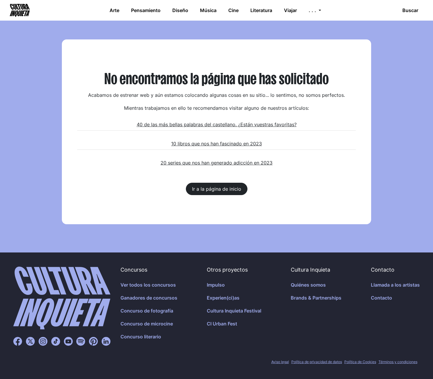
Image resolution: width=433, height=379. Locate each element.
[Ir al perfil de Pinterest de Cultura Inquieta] (93, 341)
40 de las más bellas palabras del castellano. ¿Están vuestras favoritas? (217, 124)
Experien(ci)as (223, 298)
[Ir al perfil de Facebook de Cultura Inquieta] (17, 341)
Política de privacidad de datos (316, 362)
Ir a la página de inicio (216, 189)
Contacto (381, 298)
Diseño (180, 10)
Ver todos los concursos (148, 285)
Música (208, 10)
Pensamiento (146, 10)
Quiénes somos (308, 285)
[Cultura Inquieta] (19, 10)
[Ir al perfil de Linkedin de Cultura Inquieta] (106, 341)
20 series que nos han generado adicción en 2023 (216, 163)
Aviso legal (280, 362)
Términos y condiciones (398, 362)
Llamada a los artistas (395, 285)
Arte (114, 10)
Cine (233, 10)
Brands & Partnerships (316, 298)
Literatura (261, 10)
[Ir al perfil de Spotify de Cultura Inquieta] (80, 341)
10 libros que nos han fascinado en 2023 (216, 144)
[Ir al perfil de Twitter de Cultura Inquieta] (30, 341)
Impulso (216, 285)
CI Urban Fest (222, 324)
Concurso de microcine (146, 324)
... (313, 10)
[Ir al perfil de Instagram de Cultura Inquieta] (43, 341)
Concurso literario (140, 337)
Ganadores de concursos (148, 298)
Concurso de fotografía (146, 311)
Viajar (290, 10)
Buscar (410, 10)
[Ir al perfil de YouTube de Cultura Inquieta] (68, 341)
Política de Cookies (360, 362)
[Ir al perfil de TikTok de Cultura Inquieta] (55, 341)
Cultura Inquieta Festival (234, 311)
